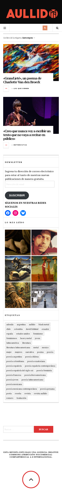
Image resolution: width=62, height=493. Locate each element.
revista (27, 393)
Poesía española (14, 365)
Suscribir (17, 195)
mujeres (18, 352)
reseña (18, 393)
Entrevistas (20, 145)
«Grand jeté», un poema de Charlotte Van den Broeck (22, 80)
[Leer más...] (6, 88)
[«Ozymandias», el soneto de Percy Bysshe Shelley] (18, 242)
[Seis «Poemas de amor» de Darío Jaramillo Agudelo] (18, 269)
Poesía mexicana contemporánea (21, 388)
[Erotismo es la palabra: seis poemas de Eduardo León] (44, 242)
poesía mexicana (14, 384)
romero (9, 398)
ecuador (45, 329)
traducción (21, 398)
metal (36, 347)
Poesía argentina (14, 356)
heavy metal (26, 338)
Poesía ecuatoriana (36, 361)
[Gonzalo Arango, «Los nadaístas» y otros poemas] (44, 269)
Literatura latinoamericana (18, 347)
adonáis (10, 324)
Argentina (21, 324)
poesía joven (12, 379)
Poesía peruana (47, 388)
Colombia (18, 329)
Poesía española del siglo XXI (19, 370)
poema (40, 352)
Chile (8, 329)
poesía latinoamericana (32, 379)
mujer (9, 352)
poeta (9, 393)
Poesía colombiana (15, 361)
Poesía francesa (13, 375)
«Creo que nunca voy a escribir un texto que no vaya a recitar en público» (27, 135)
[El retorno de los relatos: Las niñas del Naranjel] (18, 295)
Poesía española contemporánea (40, 365)
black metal (44, 324)
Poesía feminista (44, 370)
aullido (32, 324)
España (9, 333)
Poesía (50, 352)
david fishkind (32, 329)
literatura (26, 342)
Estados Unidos (23, 333)
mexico (45, 347)
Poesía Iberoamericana (35, 375)
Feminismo (38, 333)
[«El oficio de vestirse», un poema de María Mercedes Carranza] (44, 295)
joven (37, 338)
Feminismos (11, 338)
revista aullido (40, 393)
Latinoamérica (12, 342)
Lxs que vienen (21, 88)
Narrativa (30, 352)
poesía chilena (32, 356)
